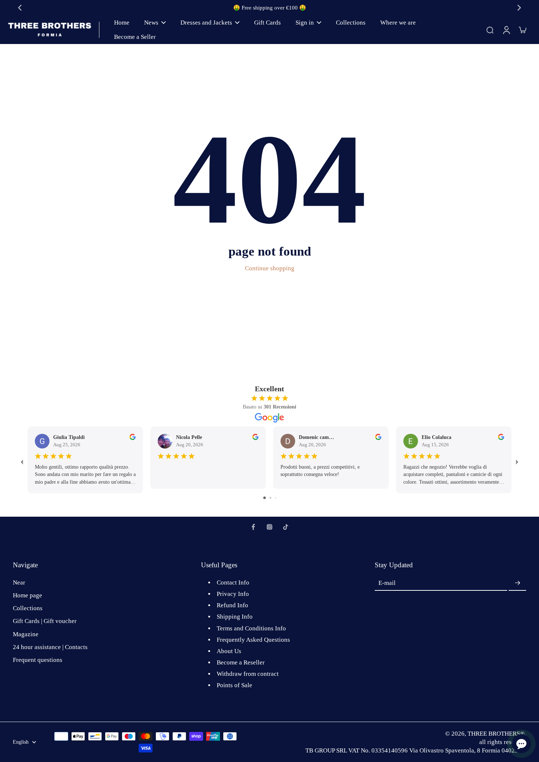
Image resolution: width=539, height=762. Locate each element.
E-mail (387, 583)
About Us (229, 651)
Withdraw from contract (248, 673)
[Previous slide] (19, 7)
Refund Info (232, 605)
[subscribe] (517, 583)
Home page (27, 595)
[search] (490, 29)
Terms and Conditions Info (251, 628)
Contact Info (233, 582)
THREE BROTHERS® (496, 733)
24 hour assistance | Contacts (50, 647)
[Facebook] (253, 527)
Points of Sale (234, 685)
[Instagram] (269, 527)
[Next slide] (519, 7)
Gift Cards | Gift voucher (45, 621)
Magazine (25, 634)
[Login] (506, 29)
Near (19, 582)
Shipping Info (235, 616)
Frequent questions (37, 659)
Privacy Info (233, 593)
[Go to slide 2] (270, 498)
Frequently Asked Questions (253, 639)
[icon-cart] (522, 29)
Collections (28, 608)
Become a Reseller (241, 662)
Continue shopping (269, 268)
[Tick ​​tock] (286, 527)
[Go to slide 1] (264, 498)
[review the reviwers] (132, 437)
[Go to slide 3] (275, 497)
